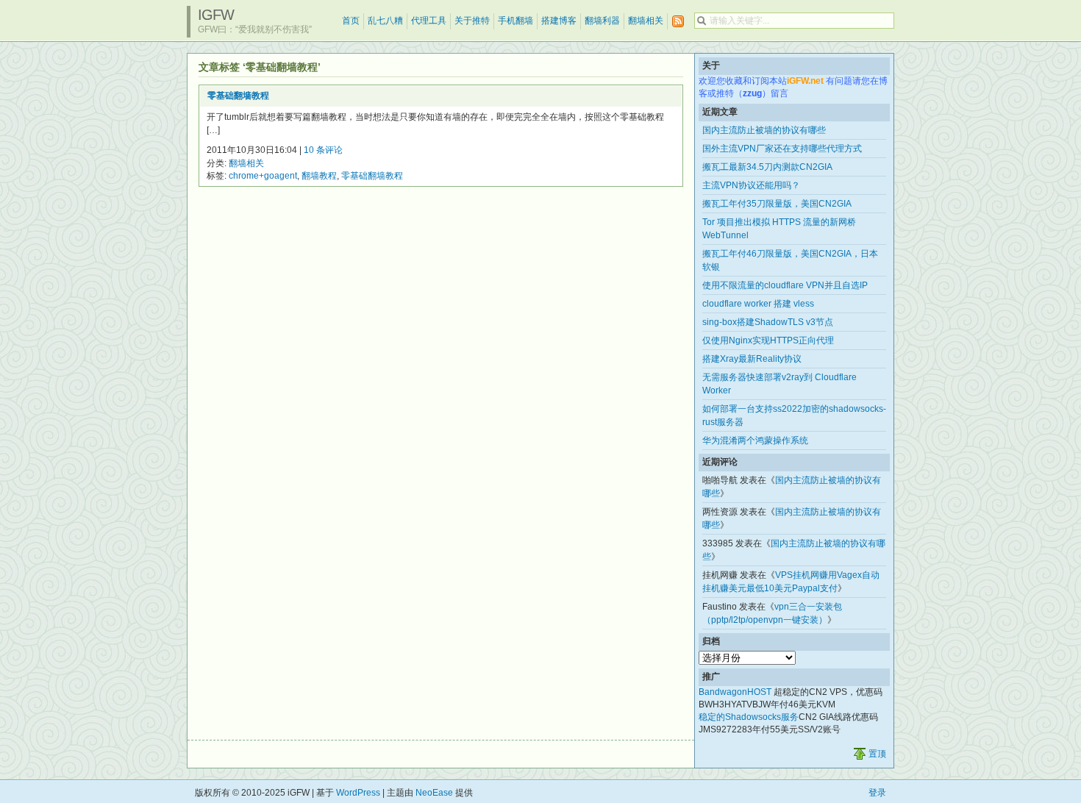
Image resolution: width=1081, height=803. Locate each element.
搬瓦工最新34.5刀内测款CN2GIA (767, 167)
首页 (351, 20)
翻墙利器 (602, 20)
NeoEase (434, 793)
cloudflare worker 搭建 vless (758, 304)
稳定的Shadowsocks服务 (749, 717)
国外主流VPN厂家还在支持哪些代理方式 (782, 148)
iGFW (216, 15)
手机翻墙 (515, 20)
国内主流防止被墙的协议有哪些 (764, 130)
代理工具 (428, 20)
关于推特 (472, 20)
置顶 (877, 754)
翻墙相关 (645, 20)
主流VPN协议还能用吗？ (751, 185)
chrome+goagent (263, 176)
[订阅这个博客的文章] (678, 21)
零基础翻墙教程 (238, 95)
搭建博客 (559, 20)
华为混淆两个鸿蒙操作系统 (755, 440)
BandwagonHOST (735, 692)
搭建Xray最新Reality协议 (752, 359)
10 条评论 (323, 150)
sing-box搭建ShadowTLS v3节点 (767, 322)
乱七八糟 (385, 20)
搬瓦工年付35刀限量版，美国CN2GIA (777, 204)
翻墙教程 (319, 176)
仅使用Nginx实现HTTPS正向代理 (768, 340)
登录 (877, 793)
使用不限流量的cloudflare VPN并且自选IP (785, 285)
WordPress (358, 793)
